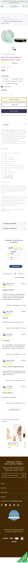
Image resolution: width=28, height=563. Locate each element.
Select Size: (5, 76)
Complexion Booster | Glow (11, 19)
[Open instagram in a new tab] (6, 505)
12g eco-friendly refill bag (13, 81)
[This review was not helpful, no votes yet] (23, 305)
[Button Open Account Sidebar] (23, 6)
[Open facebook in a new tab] (2, 505)
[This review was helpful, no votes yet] (21, 305)
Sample (6, 79)
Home (3, 17)
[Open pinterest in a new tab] (10, 505)
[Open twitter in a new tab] (14, 505)
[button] (14, 560)
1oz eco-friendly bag (11, 83)
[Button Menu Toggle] (2, 6)
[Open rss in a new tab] (18, 505)
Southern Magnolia (8, 54)
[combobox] (20, 277)
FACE (8, 17)
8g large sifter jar (17, 79)
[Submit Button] (23, 475)
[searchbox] (8, 273)
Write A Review (15, 266)
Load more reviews (14, 409)
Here (14, 11)
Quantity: (4, 90)
